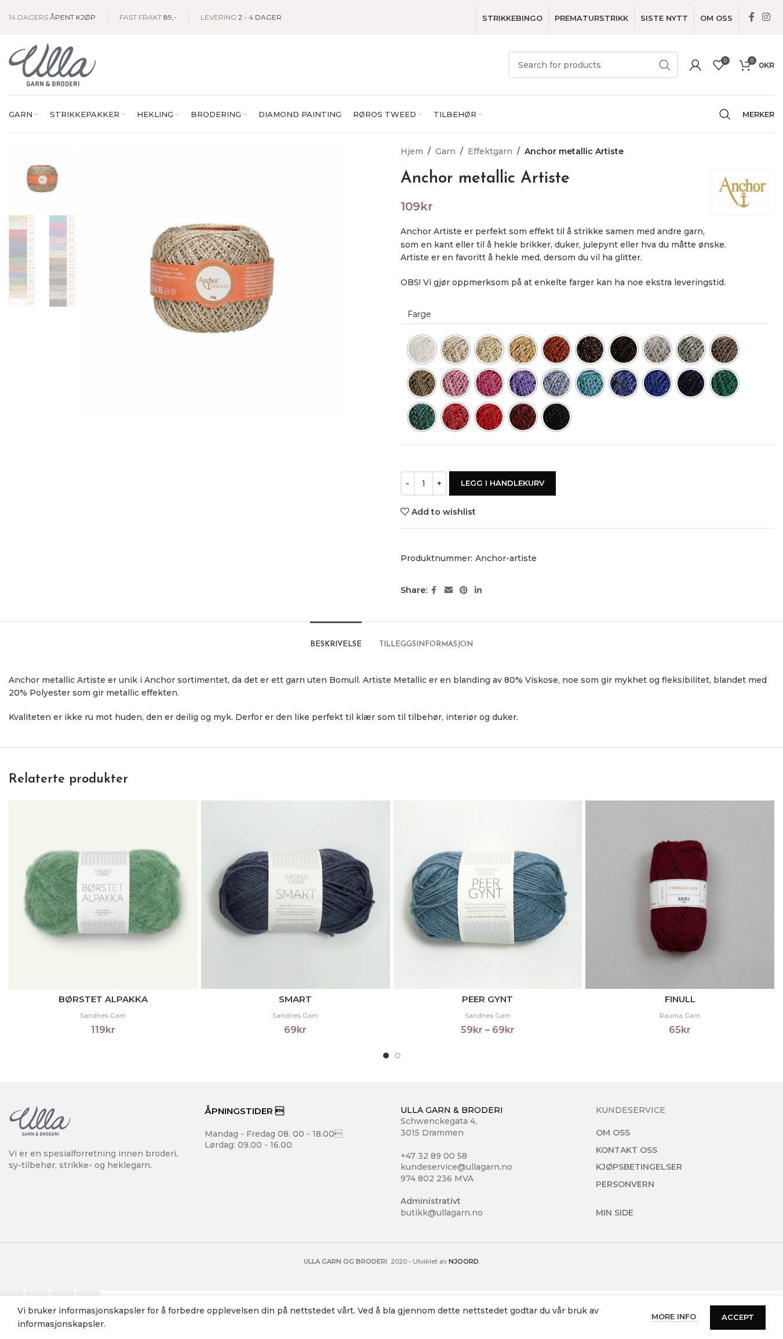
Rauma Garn (680, 1016)
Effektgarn (490, 151)
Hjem (411, 151)
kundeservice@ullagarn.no (456, 1167)
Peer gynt (487, 999)
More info (674, 1316)
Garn (445, 151)
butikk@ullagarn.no (441, 1212)
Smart (295, 999)
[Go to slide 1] (386, 1055)
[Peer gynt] (488, 895)
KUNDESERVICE (630, 1110)
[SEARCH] (664, 65)
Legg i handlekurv (502, 482)
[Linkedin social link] (478, 590)
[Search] (725, 114)
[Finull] (679, 895)
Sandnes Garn (103, 1016)
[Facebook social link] (752, 17)
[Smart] (295, 895)
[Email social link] (448, 590)
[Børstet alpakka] (103, 895)
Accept (738, 1317)
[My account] (695, 65)
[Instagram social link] (766, 17)
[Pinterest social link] (463, 590)
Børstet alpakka (103, 999)
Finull (680, 999)
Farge (419, 314)
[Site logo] (52, 64)
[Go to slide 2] (397, 1055)
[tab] (336, 638)
